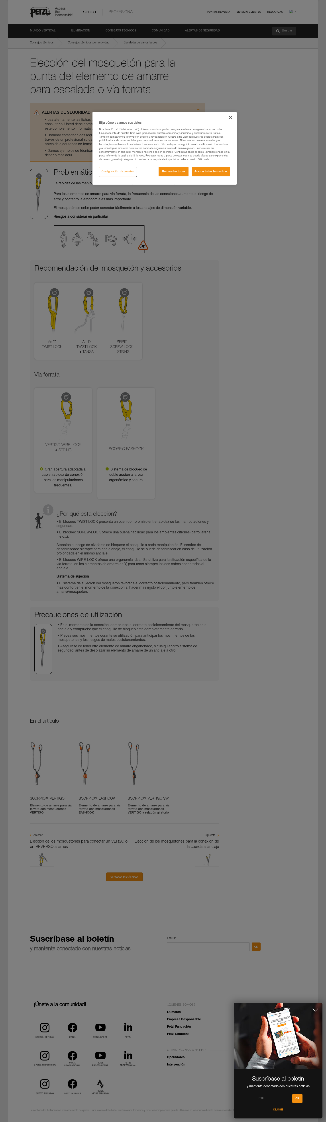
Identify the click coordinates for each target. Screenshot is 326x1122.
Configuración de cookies (118, 171)
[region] (164, 148)
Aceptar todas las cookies (211, 171)
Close (278, 1109)
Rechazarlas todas (173, 171)
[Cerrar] (230, 117)
